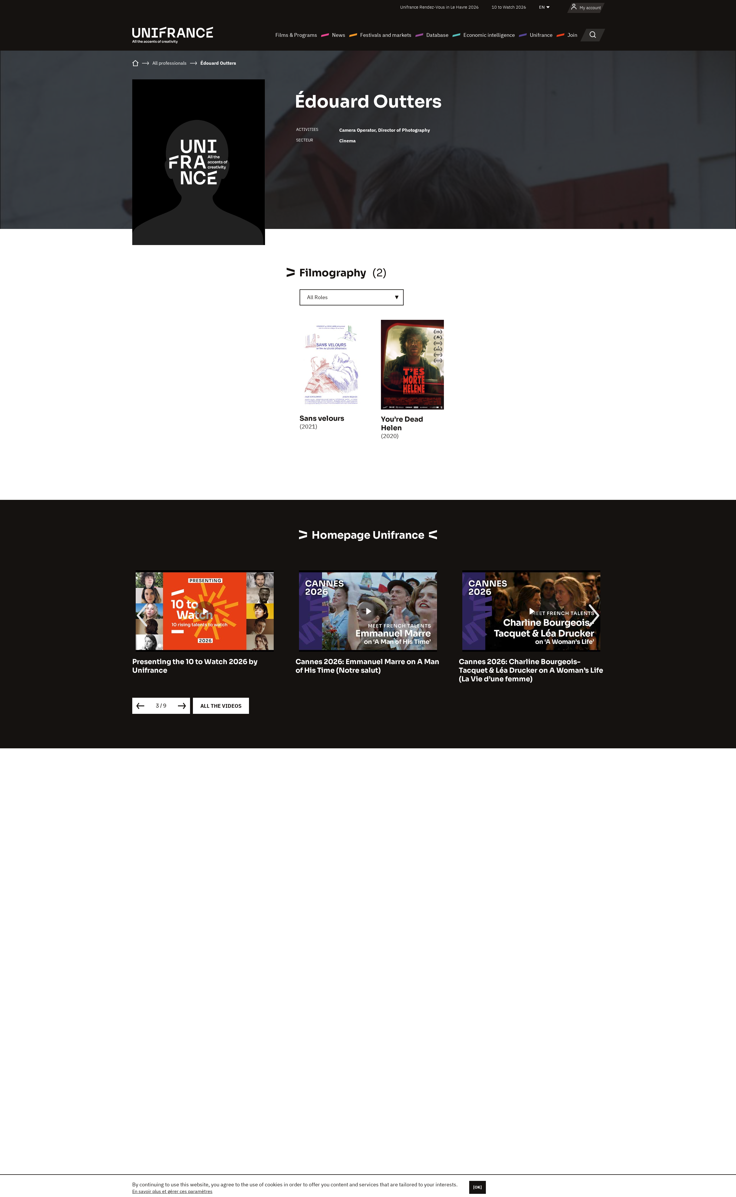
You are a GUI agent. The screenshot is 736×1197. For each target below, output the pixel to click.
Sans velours (322, 418)
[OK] (477, 1187)
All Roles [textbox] (317, 297)
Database (437, 35)
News (338, 35)
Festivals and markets (385, 35)
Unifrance (541, 35)
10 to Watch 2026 (509, 7)
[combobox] (352, 297)
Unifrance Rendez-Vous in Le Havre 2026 (439, 7)
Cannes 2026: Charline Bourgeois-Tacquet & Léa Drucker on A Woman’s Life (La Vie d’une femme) (447, 670)
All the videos (220, 706)
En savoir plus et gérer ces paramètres (172, 1191)
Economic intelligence (489, 35)
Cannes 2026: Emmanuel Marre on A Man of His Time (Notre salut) (283, 666)
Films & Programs (296, 35)
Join (572, 35)
